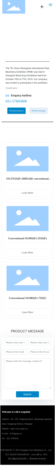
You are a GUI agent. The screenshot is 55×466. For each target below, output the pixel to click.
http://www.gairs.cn (19, 429)
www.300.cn (36, 454)
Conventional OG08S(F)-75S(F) (27, 298)
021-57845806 (16, 101)
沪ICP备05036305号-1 (18, 459)
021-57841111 (13, 438)
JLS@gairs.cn (16, 433)
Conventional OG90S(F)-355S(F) (27, 238)
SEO (45, 454)
